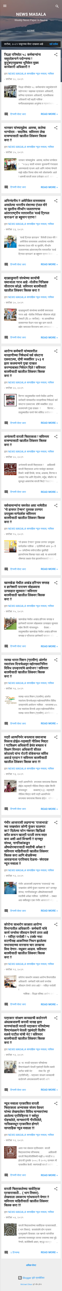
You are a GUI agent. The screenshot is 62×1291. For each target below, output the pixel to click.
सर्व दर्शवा (53, 44)
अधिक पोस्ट (31, 1265)
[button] (56, 55)
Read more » (49, 114)
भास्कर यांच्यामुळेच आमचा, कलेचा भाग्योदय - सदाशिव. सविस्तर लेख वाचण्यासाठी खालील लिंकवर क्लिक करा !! (25, 134)
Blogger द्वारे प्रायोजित (33, 1277)
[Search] (57, 7)
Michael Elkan (26, 1284)
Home (31, 30)
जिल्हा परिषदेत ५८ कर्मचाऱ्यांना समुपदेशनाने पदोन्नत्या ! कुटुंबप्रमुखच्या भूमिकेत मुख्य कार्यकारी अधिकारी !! (22, 60)
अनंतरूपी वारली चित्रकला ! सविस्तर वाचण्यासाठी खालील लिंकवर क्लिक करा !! (26, 440)
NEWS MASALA (31, 14)
